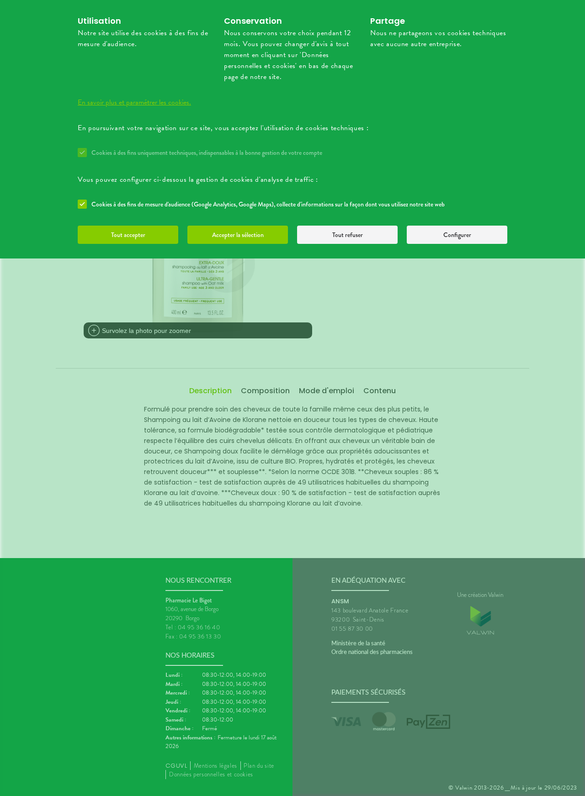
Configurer (457, 234)
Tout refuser (347, 234)
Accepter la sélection (238, 234)
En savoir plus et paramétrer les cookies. (134, 102)
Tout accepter (128, 234)
